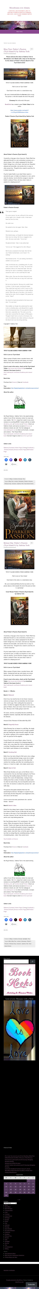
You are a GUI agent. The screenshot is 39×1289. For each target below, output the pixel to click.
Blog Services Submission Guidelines (14, 1255)
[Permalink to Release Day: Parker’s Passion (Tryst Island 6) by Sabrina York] (19, 515)
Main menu (19, 31)
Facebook (17, 424)
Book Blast (7, 1207)
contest (16, 481)
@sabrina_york (8, 424)
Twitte (24, 447)
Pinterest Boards (8, 449)
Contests (15, 479)
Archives (6, 1201)
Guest (6, 1221)
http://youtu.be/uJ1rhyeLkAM (16, 368)
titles (15, 420)
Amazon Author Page (20, 449)
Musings (7, 1227)
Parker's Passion (28, 481)
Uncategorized (8, 1247)
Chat (6, 1212)
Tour (24, 479)
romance (14, 483)
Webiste (6, 447)
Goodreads (25, 382)
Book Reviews (8, 1208)
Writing (7, 1249)
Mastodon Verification (9, 1270)
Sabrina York (20, 483)
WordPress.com (19, 1282)
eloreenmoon (12, 53)
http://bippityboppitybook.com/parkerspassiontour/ (25, 388)
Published (7, 1232)
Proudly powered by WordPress (14, 1280)
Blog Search (7, 958)
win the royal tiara (27, 436)
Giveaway (21, 481)
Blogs (11, 479)
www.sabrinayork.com (10, 430)
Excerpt (20, 479)
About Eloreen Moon (10, 1253)
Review (7, 1238)
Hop (6, 1223)
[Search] (32, 961)
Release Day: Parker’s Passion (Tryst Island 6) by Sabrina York (17, 544)
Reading (7, 1234)
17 (6, 1189)
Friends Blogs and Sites (11, 1257)
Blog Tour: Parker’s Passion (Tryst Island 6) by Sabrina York (17, 50)
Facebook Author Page (15, 447)
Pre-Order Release (10, 1230)
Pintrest (25, 424)
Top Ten (7, 1243)
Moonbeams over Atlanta (19, 7)
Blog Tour (11, 481)
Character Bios (9, 1210)
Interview (7, 1225)
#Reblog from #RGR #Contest (12, 1163)
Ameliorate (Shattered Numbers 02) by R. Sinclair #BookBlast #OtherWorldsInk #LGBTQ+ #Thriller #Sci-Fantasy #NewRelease (19, 1170)
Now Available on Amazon (11, 839)
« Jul (19, 1199)
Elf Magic (7, 1217)
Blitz (10, 941)
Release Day (8, 483)
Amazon (14, 382)
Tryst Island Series (29, 483)
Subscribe (31, 1284)
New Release (8, 1228)
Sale (6, 1239)
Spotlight (25, 939)
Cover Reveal (8, 1216)
